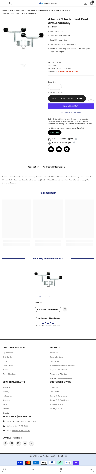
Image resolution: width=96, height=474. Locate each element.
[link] (91, 99)
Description (33, 167)
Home (4, 10)
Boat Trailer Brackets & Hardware (39, 10)
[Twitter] (31, 443)
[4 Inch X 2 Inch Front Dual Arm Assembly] (48, 280)
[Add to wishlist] (65, 309)
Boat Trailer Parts (17, 10)
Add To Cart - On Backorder (67, 98)
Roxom (58, 62)
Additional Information (54, 167)
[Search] (10, 3)
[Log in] (85, 3)
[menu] (3, 3)
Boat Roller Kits (62, 10)
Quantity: (52, 82)
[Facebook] (5, 443)
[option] (23, 38)
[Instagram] (11, 443)
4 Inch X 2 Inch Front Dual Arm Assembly (19, 13)
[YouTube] (25, 443)
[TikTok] (18, 443)
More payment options (71, 112)
